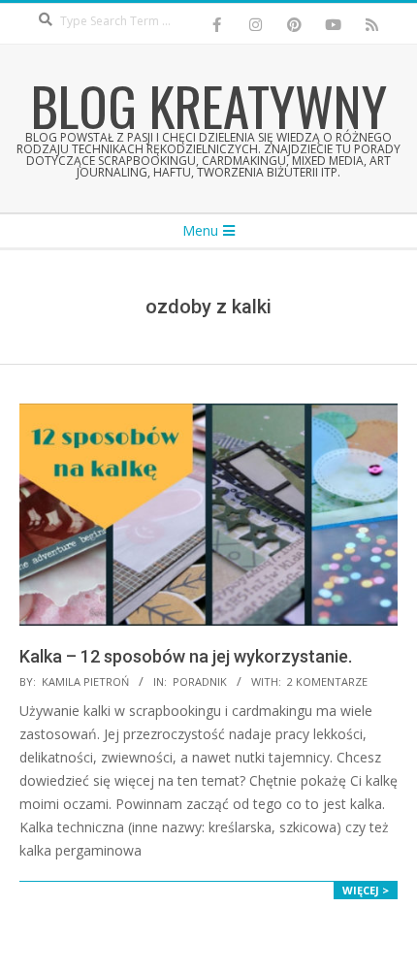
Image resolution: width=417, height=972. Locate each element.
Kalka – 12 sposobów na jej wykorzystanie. (185, 656)
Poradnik (200, 681)
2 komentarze (327, 681)
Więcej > (365, 890)
